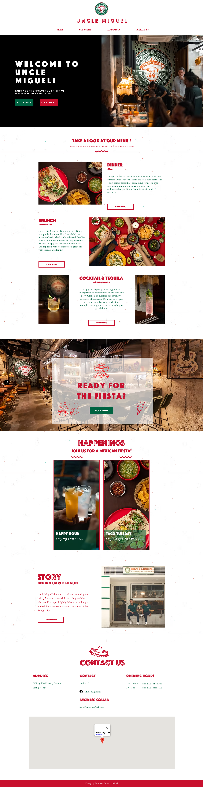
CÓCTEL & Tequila (101, 282)
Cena (109, 169)
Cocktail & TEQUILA (101, 278)
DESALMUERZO (44, 224)
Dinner (115, 165)
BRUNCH (47, 220)
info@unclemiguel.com (92, 706)
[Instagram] (81, 691)
